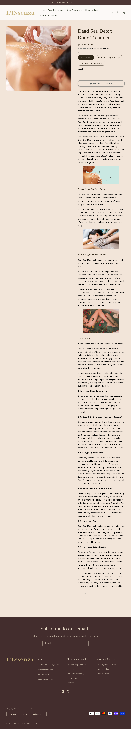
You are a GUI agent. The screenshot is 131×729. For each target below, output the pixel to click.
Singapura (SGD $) (16, 714)
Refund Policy (103, 669)
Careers (70, 682)
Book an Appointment (76, 665)
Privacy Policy (103, 673)
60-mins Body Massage (109, 57)
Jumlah (80, 69)
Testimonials (72, 678)
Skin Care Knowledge (76, 673)
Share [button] (83, 593)
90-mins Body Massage (91, 63)
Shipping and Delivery (106, 665)
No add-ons (86, 57)
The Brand (71, 669)
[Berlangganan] (85, 643)
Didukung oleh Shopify (28, 723)
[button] (112, 13)
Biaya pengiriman (85, 48)
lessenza (16, 723)
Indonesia (37, 714)
